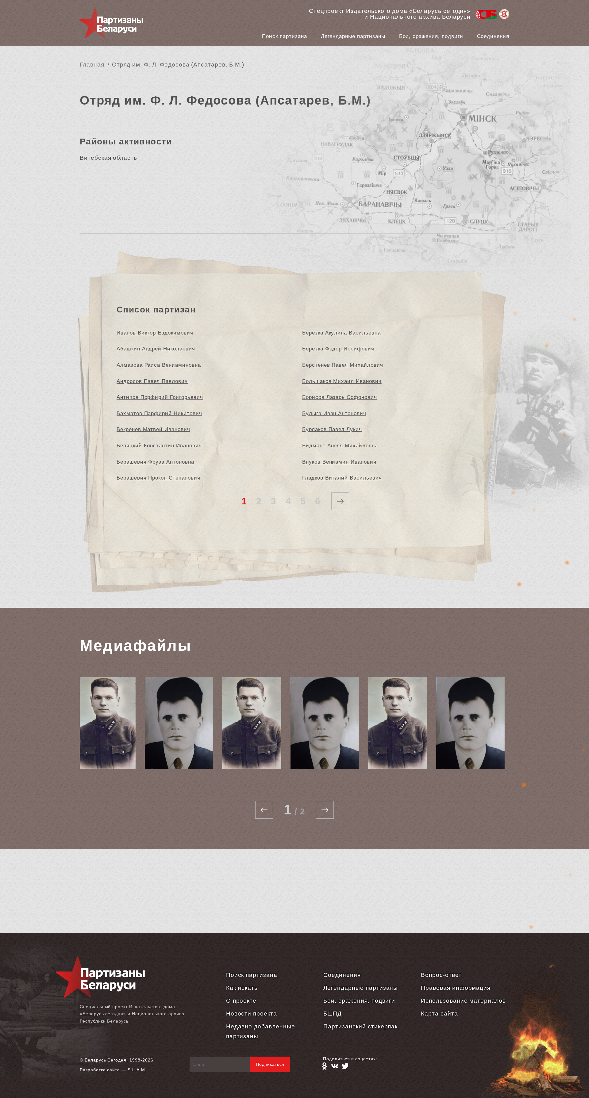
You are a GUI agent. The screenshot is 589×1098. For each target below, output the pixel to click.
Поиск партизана (284, 36)
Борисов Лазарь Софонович (339, 397)
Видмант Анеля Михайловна (340, 446)
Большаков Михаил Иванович (342, 381)
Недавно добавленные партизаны (260, 1031)
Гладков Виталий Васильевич (342, 478)
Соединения (493, 36)
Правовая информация (456, 988)
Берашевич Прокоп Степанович (158, 478)
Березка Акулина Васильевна (341, 333)
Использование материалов (463, 1000)
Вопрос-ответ (441, 975)
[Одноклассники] (324, 1066)
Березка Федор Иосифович (338, 349)
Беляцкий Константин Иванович (159, 446)
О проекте (241, 1000)
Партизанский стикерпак (360, 1026)
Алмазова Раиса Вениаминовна (159, 365)
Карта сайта (439, 1013)
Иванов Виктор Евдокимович (155, 333)
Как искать (242, 988)
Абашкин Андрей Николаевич (156, 349)
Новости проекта (251, 1013)
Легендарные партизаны (353, 36)
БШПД (332, 1013)
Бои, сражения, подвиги (431, 36)
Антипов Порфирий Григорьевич (160, 397)
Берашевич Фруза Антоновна (155, 462)
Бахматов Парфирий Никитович (159, 413)
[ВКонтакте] (334, 1066)
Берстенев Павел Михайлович (342, 365)
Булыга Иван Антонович (334, 413)
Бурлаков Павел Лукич (332, 429)
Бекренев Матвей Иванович (153, 429)
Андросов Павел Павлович (152, 381)
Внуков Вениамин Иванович (339, 462)
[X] (345, 1066)
